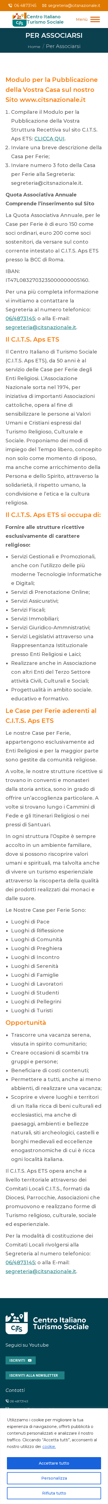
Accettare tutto (54, 1463)
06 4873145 (25, 5)
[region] (54, 1456)
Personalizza (54, 1478)
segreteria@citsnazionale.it (74, 5)
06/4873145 (20, 319)
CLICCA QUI (49, 139)
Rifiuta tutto (54, 1493)
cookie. (49, 1446)
